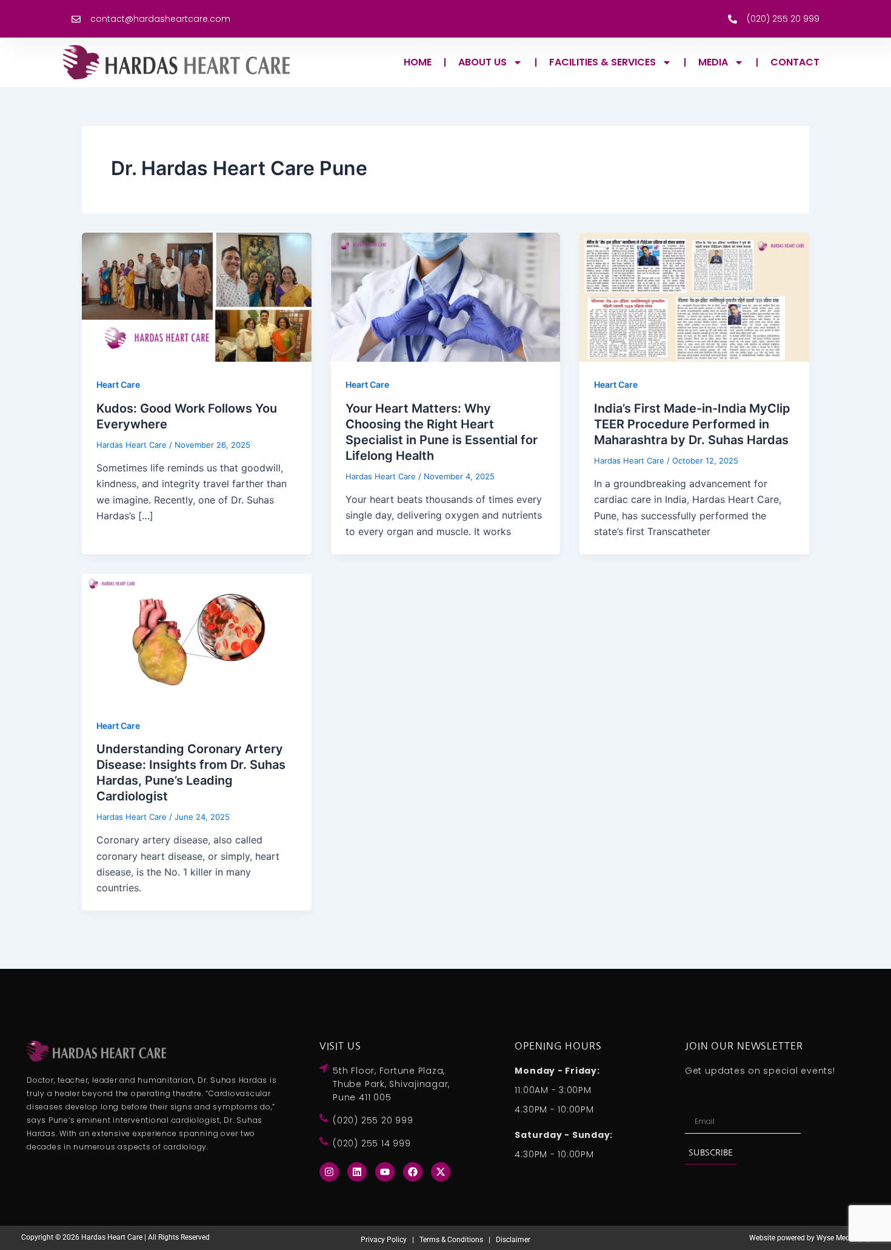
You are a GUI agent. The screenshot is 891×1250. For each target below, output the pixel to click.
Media (713, 62)
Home (418, 62)
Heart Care (118, 384)
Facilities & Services (602, 62)
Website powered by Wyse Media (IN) (809, 1238)
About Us (482, 62)
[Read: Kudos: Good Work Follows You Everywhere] (197, 296)
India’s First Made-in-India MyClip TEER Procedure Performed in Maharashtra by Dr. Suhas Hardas (692, 424)
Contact (794, 62)
